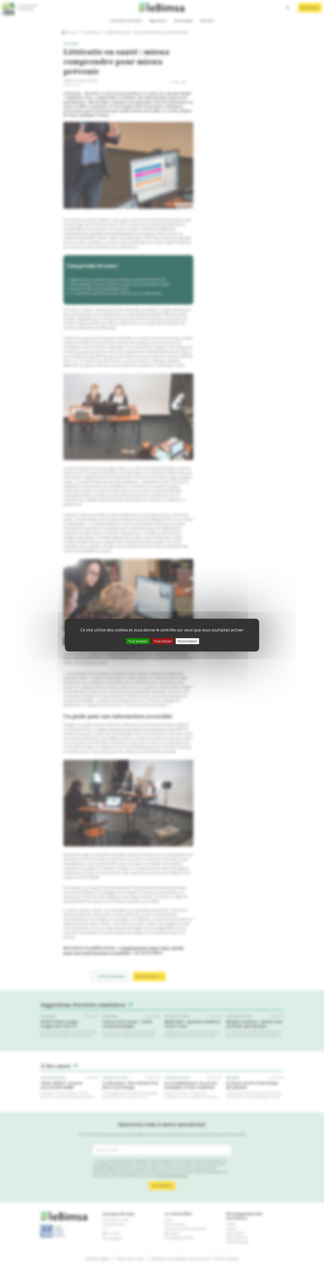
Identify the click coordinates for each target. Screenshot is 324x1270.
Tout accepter (138, 641)
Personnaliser (187, 641)
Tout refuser (163, 641)
